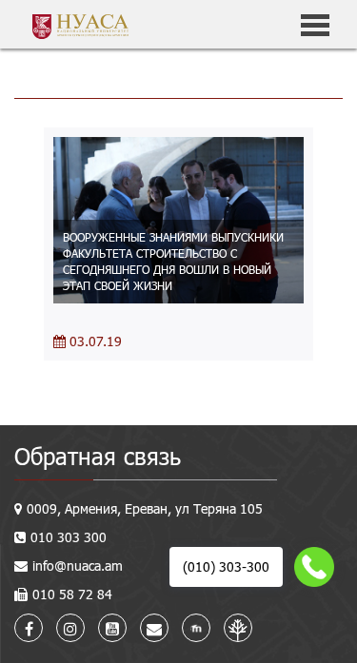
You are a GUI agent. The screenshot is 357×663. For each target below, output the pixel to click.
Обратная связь (97, 456)
